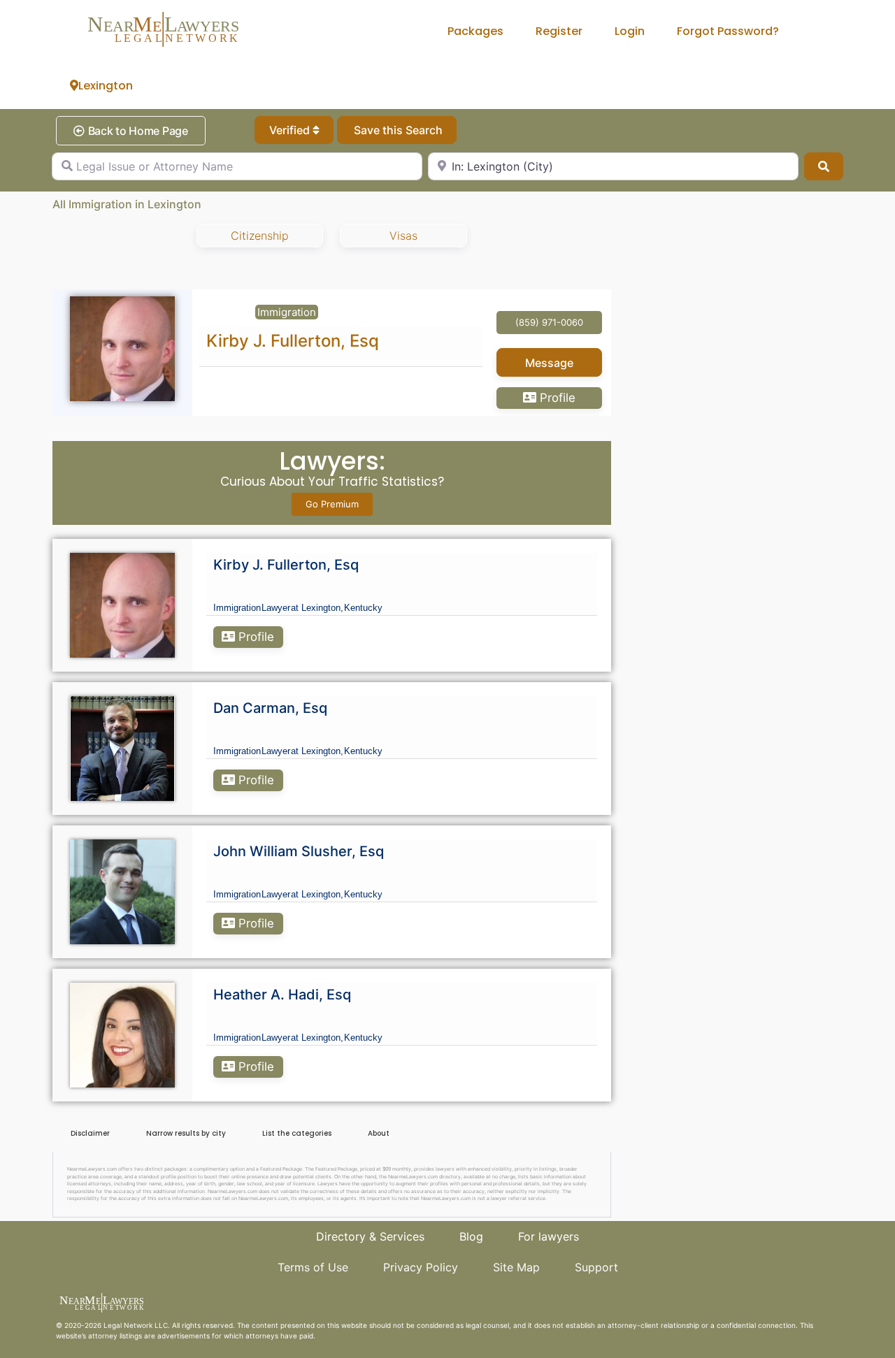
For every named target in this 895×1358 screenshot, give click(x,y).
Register (559, 31)
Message (549, 363)
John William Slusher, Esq (298, 851)
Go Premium (332, 504)
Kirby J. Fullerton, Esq (292, 341)
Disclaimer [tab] (90, 1133)
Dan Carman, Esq (270, 708)
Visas (403, 236)
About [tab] (378, 1133)
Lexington (105, 86)
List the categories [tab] (296, 1133)
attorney (102, 1335)
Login (630, 31)
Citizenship (260, 236)
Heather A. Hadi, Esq (282, 994)
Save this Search (397, 130)
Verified (291, 130)
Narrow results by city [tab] (186, 1133)
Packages (475, 31)
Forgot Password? (728, 31)
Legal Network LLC (135, 1325)
